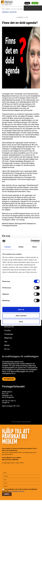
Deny (21, 321)
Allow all (21, 309)
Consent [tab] (7, 247)
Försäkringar (8, 334)
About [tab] (34, 247)
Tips (5, 342)
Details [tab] (21, 247)
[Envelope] (12, 413)
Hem (3, 9)
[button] (40, 3)
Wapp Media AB (26, 421)
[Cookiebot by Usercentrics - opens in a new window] (31, 241)
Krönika (5, 12)
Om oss (7, 349)
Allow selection (21, 315)
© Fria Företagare (16, 421)
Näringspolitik (9, 327)
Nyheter (8, 9)
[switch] (37, 287)
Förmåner (7, 330)
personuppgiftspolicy (16, 491)
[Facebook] (4, 413)
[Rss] (20, 413)
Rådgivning (8, 338)
